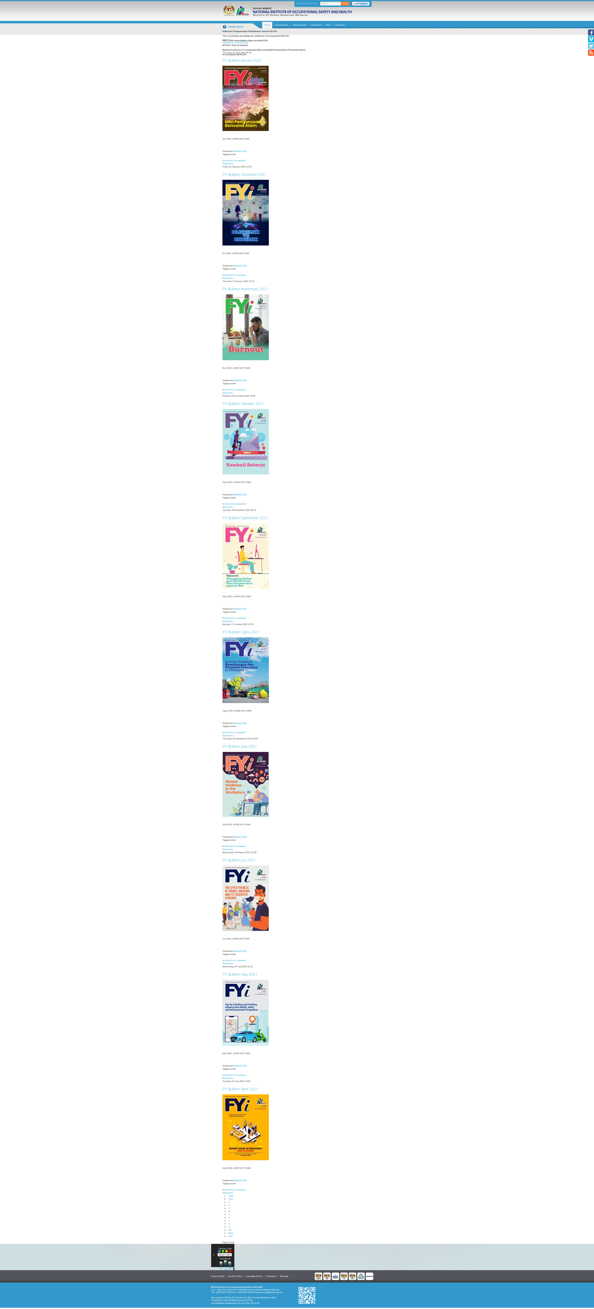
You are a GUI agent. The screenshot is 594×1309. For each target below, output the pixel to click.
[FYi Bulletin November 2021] (245, 327)
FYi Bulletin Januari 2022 (242, 60)
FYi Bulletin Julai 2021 (239, 746)
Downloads (316, 25)
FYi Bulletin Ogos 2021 (240, 631)
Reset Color (224, 1254)
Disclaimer (271, 1276)
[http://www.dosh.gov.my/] (352, 1276)
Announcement (299, 25)
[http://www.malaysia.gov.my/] (318, 1276)
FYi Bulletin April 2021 (240, 1088)
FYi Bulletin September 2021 (245, 517)
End (230, 1236)
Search (345, 3)
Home (267, 25)
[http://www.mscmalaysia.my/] (335, 1276)
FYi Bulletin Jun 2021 (239, 860)
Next (231, 1233)
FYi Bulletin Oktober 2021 (243, 403)
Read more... (228, 163)
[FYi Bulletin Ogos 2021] (245, 670)
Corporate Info (281, 25)
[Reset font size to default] (225, 1265)
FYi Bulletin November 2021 (245, 288)
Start (231, 1195)
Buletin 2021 (241, 265)
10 (230, 1230)
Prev (231, 1199)
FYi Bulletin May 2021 (239, 974)
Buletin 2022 (241, 151)
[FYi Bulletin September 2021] (245, 555)
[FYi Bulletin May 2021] (245, 1012)
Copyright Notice (254, 1276)
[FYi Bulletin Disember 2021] (245, 212)
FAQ (328, 25)
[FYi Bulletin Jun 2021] (245, 898)
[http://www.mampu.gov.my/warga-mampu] (369, 1276)
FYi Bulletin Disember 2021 (244, 174)
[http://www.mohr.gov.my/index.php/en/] (344, 1276)
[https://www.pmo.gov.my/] (327, 1276)
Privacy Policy (217, 1276)
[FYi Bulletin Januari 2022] (245, 98)
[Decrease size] (229, 1265)
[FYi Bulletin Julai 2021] (245, 784)
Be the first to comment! (234, 160)
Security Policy (235, 1276)
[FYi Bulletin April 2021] (245, 1127)
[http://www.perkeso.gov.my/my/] (361, 1276)
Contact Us (340, 25)
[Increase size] (221, 1265)
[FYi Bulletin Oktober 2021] (245, 441)
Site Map (284, 1276)
